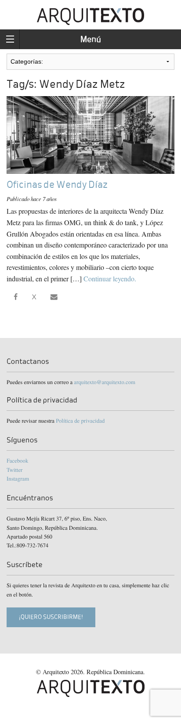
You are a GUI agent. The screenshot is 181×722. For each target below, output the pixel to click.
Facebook (17, 460)
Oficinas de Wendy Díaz (57, 184)
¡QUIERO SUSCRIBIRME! (51, 617)
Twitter (14, 470)
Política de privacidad (80, 420)
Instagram (18, 478)
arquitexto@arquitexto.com (104, 382)
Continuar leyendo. (109, 278)
